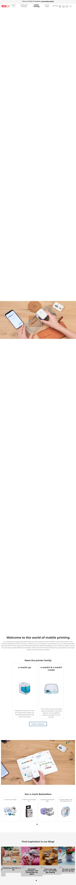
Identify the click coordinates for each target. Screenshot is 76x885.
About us (13, 5)
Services (55, 6)
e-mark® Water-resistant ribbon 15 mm (65, 800)
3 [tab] (39, 880)
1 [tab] (37, 824)
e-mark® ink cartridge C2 (29, 800)
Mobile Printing (36, 5)
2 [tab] (38, 824)
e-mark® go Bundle (10, 799)
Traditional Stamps (24, 5)
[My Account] (63, 6)
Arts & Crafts (47, 5)
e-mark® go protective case (47, 800)
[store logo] (5, 6)
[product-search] (67, 6)
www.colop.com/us (47, 1)
